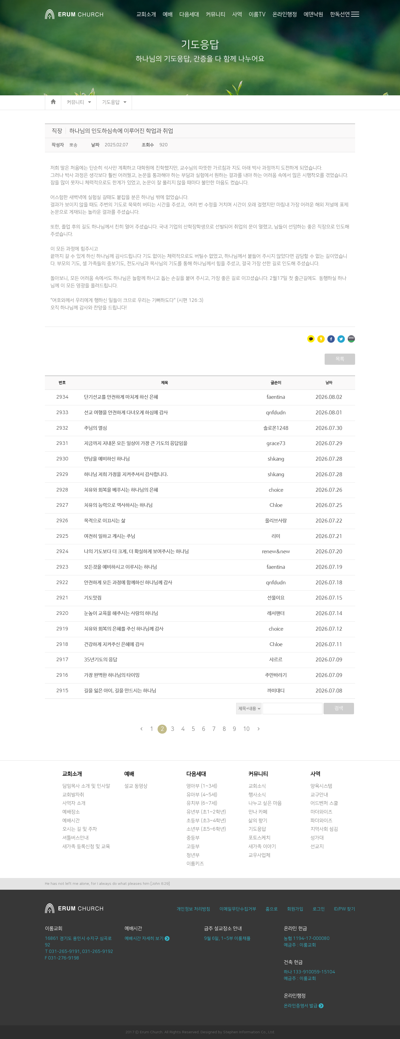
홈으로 (272, 909)
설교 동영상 (135, 786)
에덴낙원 (313, 14)
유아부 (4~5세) (201, 795)
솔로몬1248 (275, 428)
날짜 (329, 383)
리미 (276, 536)
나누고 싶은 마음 (265, 803)
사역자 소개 (73, 803)
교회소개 (146, 14)
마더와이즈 (321, 812)
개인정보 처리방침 (193, 909)
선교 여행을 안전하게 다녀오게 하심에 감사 (126, 412)
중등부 (192, 838)
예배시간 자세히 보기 (145, 938)
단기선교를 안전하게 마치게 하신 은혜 (121, 397)
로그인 (319, 909)
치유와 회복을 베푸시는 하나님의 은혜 (121, 490)
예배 (168, 14)
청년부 (192, 855)
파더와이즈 (321, 821)
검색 (338, 708)
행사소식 (257, 795)
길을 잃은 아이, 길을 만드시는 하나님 (120, 691)
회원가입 (295, 909)
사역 (237, 14)
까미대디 (276, 691)
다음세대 (189, 14)
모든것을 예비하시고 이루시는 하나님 (120, 567)
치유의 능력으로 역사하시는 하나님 (118, 505)
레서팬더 (276, 613)
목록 (340, 359)
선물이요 (276, 598)
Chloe (276, 505)
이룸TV (257, 14)
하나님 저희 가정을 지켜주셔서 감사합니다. (126, 474)
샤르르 (275, 660)
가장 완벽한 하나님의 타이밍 (112, 675)
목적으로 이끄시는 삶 (104, 521)
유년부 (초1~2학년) (206, 812)
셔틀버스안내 (75, 838)
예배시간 (71, 821)
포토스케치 (259, 838)
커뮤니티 (215, 14)
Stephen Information (241, 1032)
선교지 (317, 846)
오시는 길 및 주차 (79, 829)
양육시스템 (321, 786)
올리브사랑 (276, 521)
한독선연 (340, 14)
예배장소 (71, 812)
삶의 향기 (257, 821)
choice (276, 490)
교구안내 (319, 795)
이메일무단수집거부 (238, 909)
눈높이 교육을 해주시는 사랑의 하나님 (121, 613)
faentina (276, 397)
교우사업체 (259, 855)
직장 (57, 131)
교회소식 (257, 786)
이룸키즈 (195, 864)
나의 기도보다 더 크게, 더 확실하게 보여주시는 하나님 (136, 551)
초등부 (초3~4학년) (206, 821)
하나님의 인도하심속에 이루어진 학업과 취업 (121, 131)
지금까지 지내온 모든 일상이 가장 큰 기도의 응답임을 (135, 443)
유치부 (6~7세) (201, 803)
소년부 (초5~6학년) (206, 829)
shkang (276, 459)
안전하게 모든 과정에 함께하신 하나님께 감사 (128, 582)
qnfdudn (276, 412)
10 (246, 729)
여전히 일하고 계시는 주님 (109, 536)
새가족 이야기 (262, 846)
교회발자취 (73, 795)
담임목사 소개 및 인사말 (86, 786)
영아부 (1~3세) (201, 786)
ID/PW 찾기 (344, 909)
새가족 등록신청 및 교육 (86, 846)
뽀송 (73, 144)
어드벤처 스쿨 (324, 803)
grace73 (276, 443)
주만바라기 (276, 675)
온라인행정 (284, 14)
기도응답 (257, 829)
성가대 (317, 838)
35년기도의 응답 (100, 660)
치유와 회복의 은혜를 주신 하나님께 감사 (124, 629)
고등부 (192, 846)
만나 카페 (257, 812)
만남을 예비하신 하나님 (107, 459)
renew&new (276, 551)
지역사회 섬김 (324, 829)
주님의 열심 (95, 428)
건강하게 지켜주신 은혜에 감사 (114, 644)
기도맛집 (92, 598)
